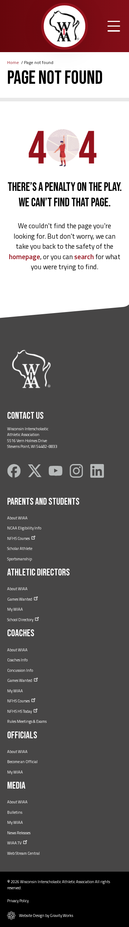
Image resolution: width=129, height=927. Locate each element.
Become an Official (22, 762)
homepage (24, 256)
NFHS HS (20, 711)
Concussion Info (20, 670)
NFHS (18, 538)
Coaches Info (17, 660)
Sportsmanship (19, 559)
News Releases (18, 833)
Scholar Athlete (19, 548)
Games (20, 599)
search (84, 256)
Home (13, 62)
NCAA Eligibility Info (24, 528)
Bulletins (14, 812)
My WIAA (15, 609)
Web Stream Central (23, 853)
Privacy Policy (18, 901)
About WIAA (17, 518)
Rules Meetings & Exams (27, 721)
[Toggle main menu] (114, 26)
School (20, 620)
